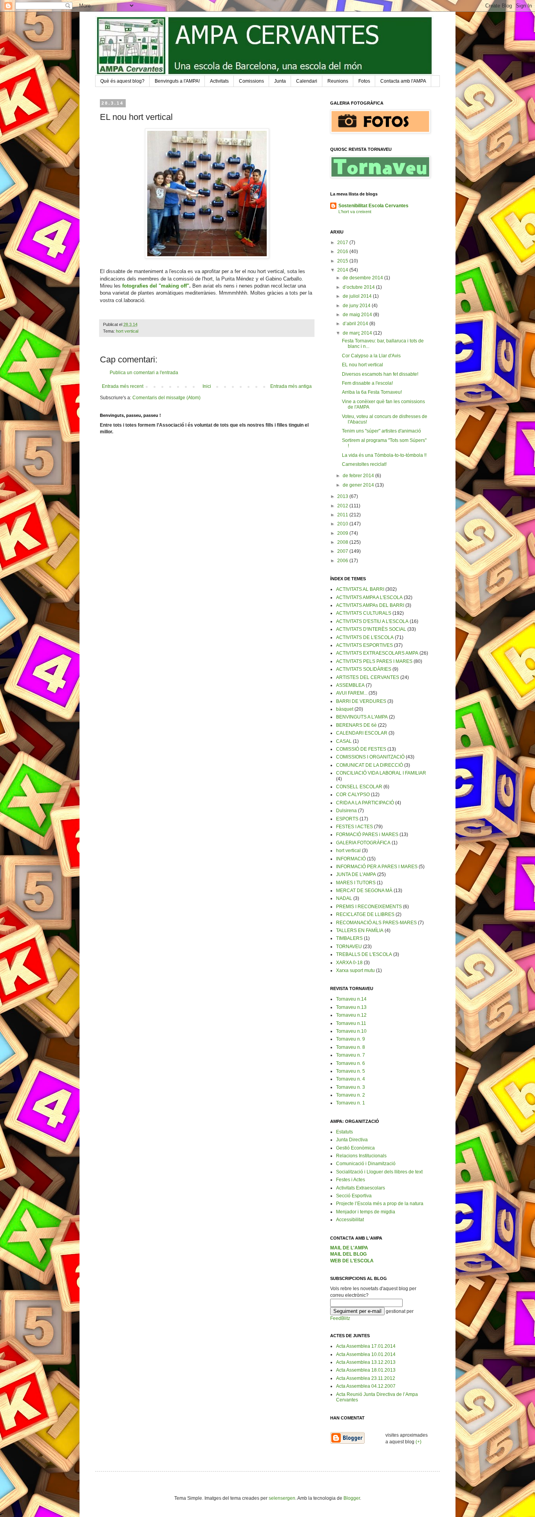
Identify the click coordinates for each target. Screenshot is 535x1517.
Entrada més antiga (291, 386)
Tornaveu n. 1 (350, 1103)
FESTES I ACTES (354, 826)
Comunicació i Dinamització (366, 1163)
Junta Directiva (352, 1139)
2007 (343, 551)
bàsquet (344, 709)
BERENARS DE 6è (356, 725)
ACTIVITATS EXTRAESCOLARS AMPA (377, 653)
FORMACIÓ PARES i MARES (367, 834)
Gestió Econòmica (355, 1148)
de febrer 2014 (359, 475)
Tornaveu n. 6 (350, 1063)
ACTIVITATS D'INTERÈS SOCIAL (371, 629)
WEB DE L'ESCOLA (352, 1261)
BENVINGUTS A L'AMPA (362, 717)
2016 (343, 251)
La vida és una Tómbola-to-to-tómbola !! (384, 455)
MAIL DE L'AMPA (349, 1248)
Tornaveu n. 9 (350, 1039)
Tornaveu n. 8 (350, 1047)
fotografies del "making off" (155, 286)
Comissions (251, 81)
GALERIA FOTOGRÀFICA (363, 842)
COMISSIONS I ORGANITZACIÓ (370, 757)
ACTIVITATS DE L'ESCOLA (365, 637)
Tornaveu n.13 (351, 1007)
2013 (343, 496)
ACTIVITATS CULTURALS (363, 613)
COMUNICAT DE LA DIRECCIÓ (369, 765)
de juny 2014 (357, 305)
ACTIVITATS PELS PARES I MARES (374, 661)
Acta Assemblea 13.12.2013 (366, 1362)
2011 (343, 515)
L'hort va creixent (354, 211)
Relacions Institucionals (361, 1156)
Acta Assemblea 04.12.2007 (366, 1386)
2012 (343, 506)
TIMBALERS (349, 938)
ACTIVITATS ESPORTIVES (364, 645)
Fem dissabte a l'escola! (367, 383)
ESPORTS (347, 819)
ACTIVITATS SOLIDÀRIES (363, 669)
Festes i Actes (350, 1179)
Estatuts (344, 1132)
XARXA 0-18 (349, 962)
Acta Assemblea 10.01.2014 (366, 1354)
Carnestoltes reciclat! (364, 464)
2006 (343, 560)
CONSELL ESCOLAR (359, 786)
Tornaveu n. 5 (350, 1071)
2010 (343, 524)
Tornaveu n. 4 (350, 1079)
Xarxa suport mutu (355, 970)
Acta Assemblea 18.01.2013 (366, 1370)
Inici (206, 386)
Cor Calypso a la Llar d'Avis (371, 355)
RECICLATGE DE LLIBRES (365, 914)
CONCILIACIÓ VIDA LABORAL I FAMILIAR (381, 773)
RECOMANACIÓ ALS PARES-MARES (376, 922)
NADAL (344, 898)
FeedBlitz (340, 1318)
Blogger (351, 1498)
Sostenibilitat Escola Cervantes (373, 205)
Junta (280, 81)
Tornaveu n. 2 (350, 1095)
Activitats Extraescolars (360, 1188)
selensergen (282, 1498)
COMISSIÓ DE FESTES (361, 749)
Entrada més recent (122, 386)
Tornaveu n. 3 (350, 1087)
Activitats (219, 81)
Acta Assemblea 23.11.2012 (365, 1378)
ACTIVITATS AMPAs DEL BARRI (370, 605)
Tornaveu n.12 (351, 1015)
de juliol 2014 (358, 296)
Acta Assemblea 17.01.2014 (366, 1346)
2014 (343, 270)
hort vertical (127, 331)
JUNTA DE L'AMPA (356, 874)
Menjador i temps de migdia (365, 1212)
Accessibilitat (350, 1219)
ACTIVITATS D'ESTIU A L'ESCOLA (372, 621)
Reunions (337, 81)
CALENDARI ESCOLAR (361, 733)
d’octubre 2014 (359, 287)
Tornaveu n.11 (351, 1023)
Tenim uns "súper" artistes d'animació (381, 431)
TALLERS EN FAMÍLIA (359, 930)
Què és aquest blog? (122, 81)
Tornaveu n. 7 (350, 1055)
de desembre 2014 (363, 278)
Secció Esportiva (354, 1195)
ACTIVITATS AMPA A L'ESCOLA (369, 597)
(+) (418, 1442)
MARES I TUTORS (356, 882)
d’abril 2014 (356, 323)
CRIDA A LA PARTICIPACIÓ (365, 803)
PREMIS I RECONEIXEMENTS (369, 906)
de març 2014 (358, 333)
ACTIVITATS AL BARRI (360, 589)
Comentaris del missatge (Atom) (166, 397)
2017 (343, 242)
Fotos (364, 81)
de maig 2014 (358, 314)
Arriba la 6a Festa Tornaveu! (372, 392)
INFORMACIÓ (351, 859)
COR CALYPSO (353, 794)
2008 (343, 542)
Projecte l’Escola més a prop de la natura (379, 1203)
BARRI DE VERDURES (361, 701)
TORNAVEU (349, 946)
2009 (343, 533)
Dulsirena (346, 810)
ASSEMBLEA (350, 685)
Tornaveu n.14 (351, 999)
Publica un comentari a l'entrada (144, 372)
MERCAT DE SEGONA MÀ (364, 890)
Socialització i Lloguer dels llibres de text (379, 1172)
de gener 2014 (359, 485)
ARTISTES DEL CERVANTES (367, 677)
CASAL (344, 741)
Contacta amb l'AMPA (403, 81)
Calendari (306, 81)
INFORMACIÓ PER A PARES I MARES (377, 866)
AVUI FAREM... (351, 693)
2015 (343, 261)
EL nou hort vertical (362, 364)
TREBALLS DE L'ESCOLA (364, 954)
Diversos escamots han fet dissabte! (380, 374)
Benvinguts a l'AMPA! (177, 81)
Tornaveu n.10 (351, 1031)
